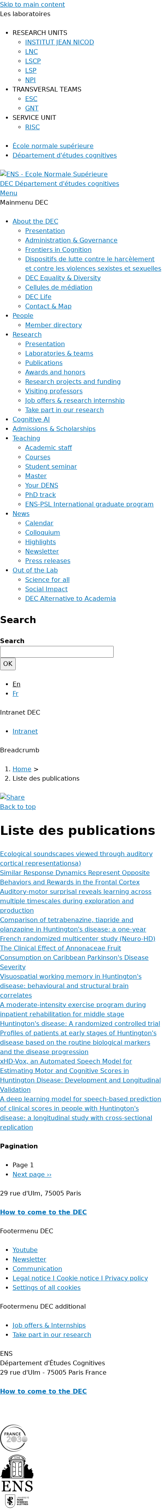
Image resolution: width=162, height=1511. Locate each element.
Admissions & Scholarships (54, 429)
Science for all (47, 579)
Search (12, 641)
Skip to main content (32, 4)
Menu (8, 193)
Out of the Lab (35, 570)
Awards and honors (55, 372)
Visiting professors (54, 391)
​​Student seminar (51, 466)
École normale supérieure (53, 146)
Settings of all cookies (47, 1287)
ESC (31, 99)
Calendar (39, 523)
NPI (30, 80)
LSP (31, 70)
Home (22, 769)
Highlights (40, 542)
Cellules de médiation (58, 287)
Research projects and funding (73, 381)
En (16, 684)
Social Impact (46, 589)
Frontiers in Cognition (58, 249)
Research (27, 334)
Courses (37, 457)
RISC (32, 127)
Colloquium (42, 532)
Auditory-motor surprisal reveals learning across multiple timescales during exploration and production (75, 901)
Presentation (45, 231)
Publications (44, 363)
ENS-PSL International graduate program (89, 504)
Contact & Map (48, 306)
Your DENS (41, 485)
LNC (31, 51)
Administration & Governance (71, 240)
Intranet (25, 731)
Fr (15, 693)
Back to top (18, 807)
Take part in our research (64, 410)
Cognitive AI (31, 419)
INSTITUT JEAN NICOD (59, 42)
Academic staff (48, 447)
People (23, 315)
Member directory (53, 325)
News (21, 513)
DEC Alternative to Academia (70, 598)
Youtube (25, 1250)
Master (36, 476)
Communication (37, 1269)
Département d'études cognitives (65, 155)
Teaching (26, 438)
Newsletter (42, 551)
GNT (32, 108)
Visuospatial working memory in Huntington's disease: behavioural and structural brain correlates (71, 986)
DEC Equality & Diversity (63, 278)
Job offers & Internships (49, 1325)
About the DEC (35, 221)
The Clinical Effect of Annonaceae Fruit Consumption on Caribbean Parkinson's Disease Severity (74, 957)
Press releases (47, 561)
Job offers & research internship (75, 400)
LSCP (33, 61)
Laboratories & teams (59, 353)
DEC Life (38, 297)
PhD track (40, 495)
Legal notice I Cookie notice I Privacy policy (80, 1278)
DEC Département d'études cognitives (59, 183)
